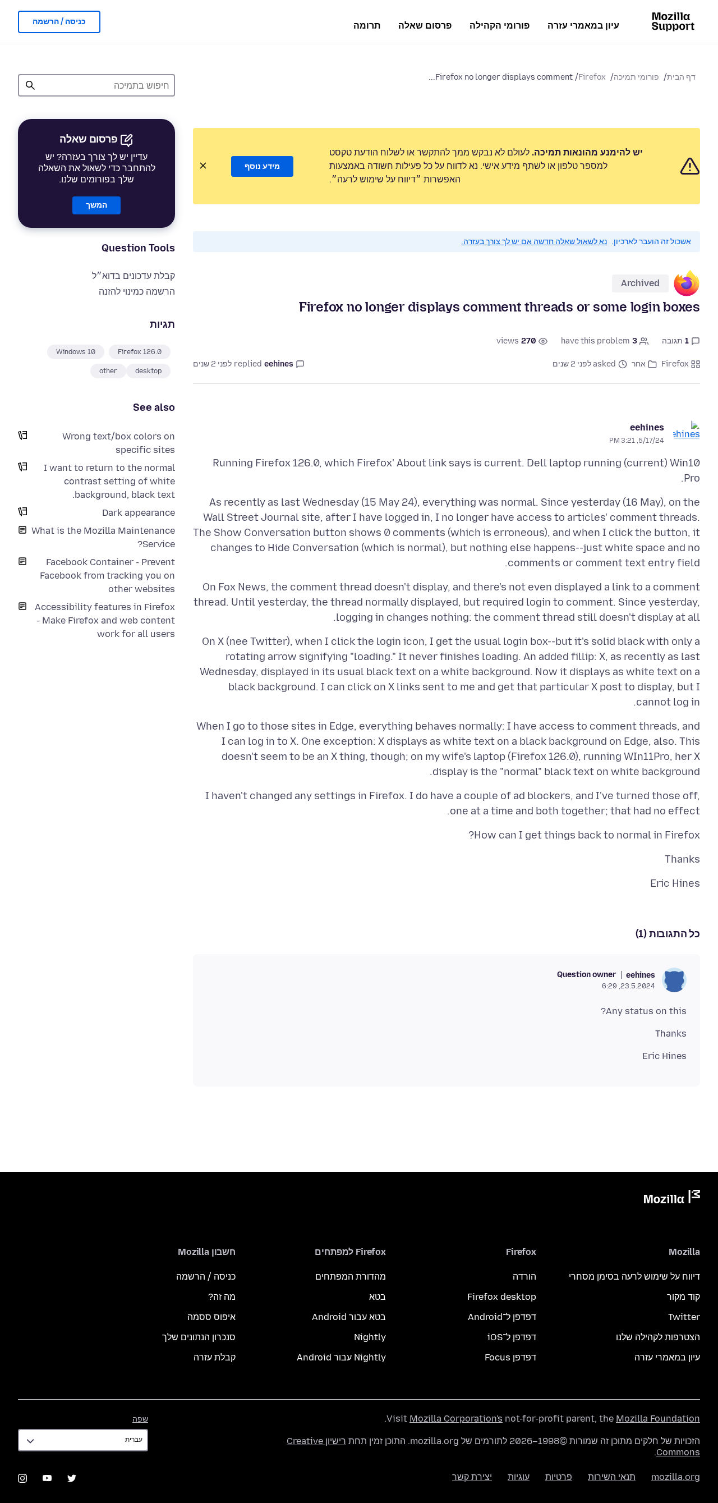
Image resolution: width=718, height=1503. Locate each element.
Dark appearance (138, 512)
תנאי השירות (612, 1477)
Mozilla (672, 1199)
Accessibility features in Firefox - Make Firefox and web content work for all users (105, 620)
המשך (96, 205)
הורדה (524, 1276)
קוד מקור (683, 1296)
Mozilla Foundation (658, 1418)
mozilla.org (675, 1477)
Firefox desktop (501, 1296)
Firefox (592, 77)
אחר (639, 364)
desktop (148, 371)
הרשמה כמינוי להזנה (137, 291)
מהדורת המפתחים (350, 1276)
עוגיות (519, 1477)
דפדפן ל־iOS (511, 1337)
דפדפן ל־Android (502, 1317)
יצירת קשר (472, 1477)
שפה (140, 1419)
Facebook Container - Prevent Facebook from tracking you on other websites (107, 575)
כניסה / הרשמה (59, 21)
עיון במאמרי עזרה (583, 25)
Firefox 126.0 (140, 352)
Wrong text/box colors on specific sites (118, 443)
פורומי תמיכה (636, 77)
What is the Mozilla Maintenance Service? (103, 537)
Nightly (370, 1337)
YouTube (47, 1478)
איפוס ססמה (211, 1317)
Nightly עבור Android (341, 1357)
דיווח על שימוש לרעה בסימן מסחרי (634, 1276)
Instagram (22, 1478)
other (108, 371)
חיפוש (30, 85)
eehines (647, 427)
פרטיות (558, 1477)
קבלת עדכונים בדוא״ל (133, 276)
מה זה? (222, 1296)
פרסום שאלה (425, 25)
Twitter (684, 1317)
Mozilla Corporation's (456, 1418)
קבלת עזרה (215, 1357)
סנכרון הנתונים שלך (199, 1337)
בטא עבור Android (349, 1317)
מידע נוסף (262, 166)
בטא (377, 1296)
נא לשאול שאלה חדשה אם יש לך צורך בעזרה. (534, 241)
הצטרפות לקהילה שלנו (658, 1337)
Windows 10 (75, 352)
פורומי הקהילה (500, 25)
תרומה (366, 25)
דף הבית (681, 77)
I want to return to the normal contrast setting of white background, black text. (109, 481)
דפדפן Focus (510, 1357)
